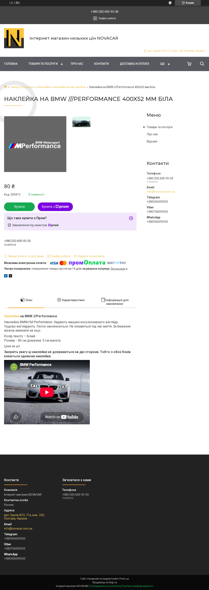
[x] (10, 276)
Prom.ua (124, 578)
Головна (11, 63)
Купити (19, 206)
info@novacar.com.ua (161, 191)
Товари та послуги (43, 63)
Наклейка (11, 316)
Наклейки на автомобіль (69, 87)
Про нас (77, 63)
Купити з (48, 206)
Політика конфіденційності (137, 586)
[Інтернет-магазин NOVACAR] (14, 38)
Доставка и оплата (134, 63)
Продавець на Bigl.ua (104, 582)
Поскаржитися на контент (105, 586)
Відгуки (152, 141)
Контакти (101, 63)
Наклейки (44, 87)
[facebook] (6, 276)
